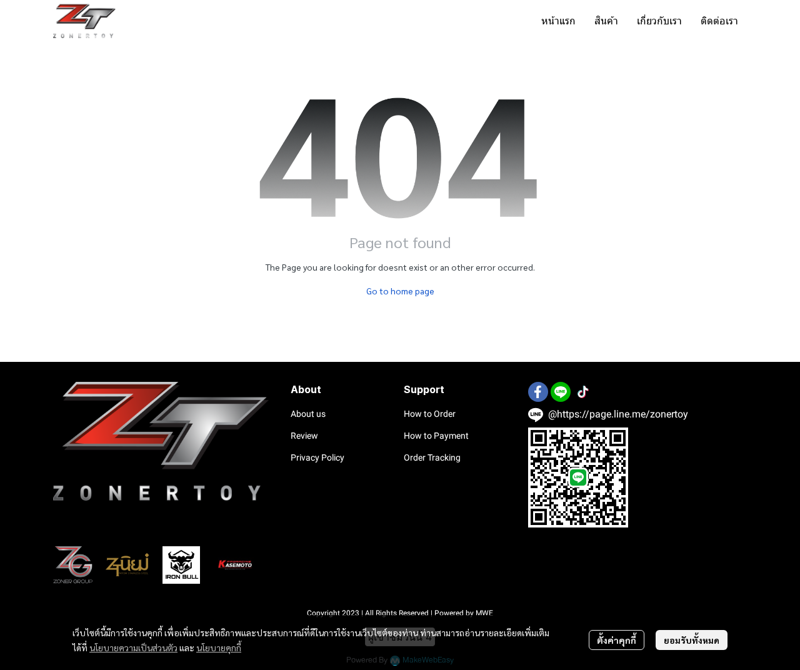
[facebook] (538, 392)
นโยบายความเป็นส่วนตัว (133, 647)
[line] (561, 392)
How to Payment (436, 436)
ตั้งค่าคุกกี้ (616, 640)
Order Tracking (432, 457)
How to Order (430, 414)
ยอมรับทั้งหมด (691, 640)
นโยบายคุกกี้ (218, 647)
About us (308, 414)
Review (304, 436)
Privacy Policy (317, 457)
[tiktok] (583, 392)
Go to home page (400, 290)
